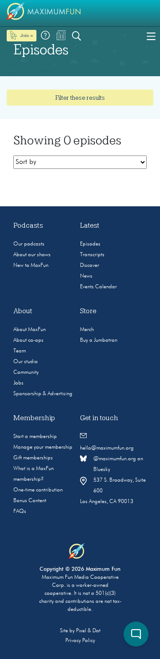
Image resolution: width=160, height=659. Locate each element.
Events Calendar (98, 287)
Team (19, 351)
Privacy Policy (80, 640)
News (86, 276)
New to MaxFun (30, 265)
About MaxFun (29, 329)
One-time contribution (38, 490)
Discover (89, 265)
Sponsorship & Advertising (42, 394)
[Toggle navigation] (151, 35)
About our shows (32, 255)
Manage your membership (42, 447)
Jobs (18, 383)
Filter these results (80, 97)
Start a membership (35, 436)
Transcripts (92, 255)
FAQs (19, 511)
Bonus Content (29, 500)
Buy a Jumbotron (98, 340)
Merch (87, 329)
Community (26, 372)
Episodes (90, 244)
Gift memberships (33, 458)
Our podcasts (28, 244)
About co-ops (28, 340)
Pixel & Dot (88, 631)
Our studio (25, 361)
